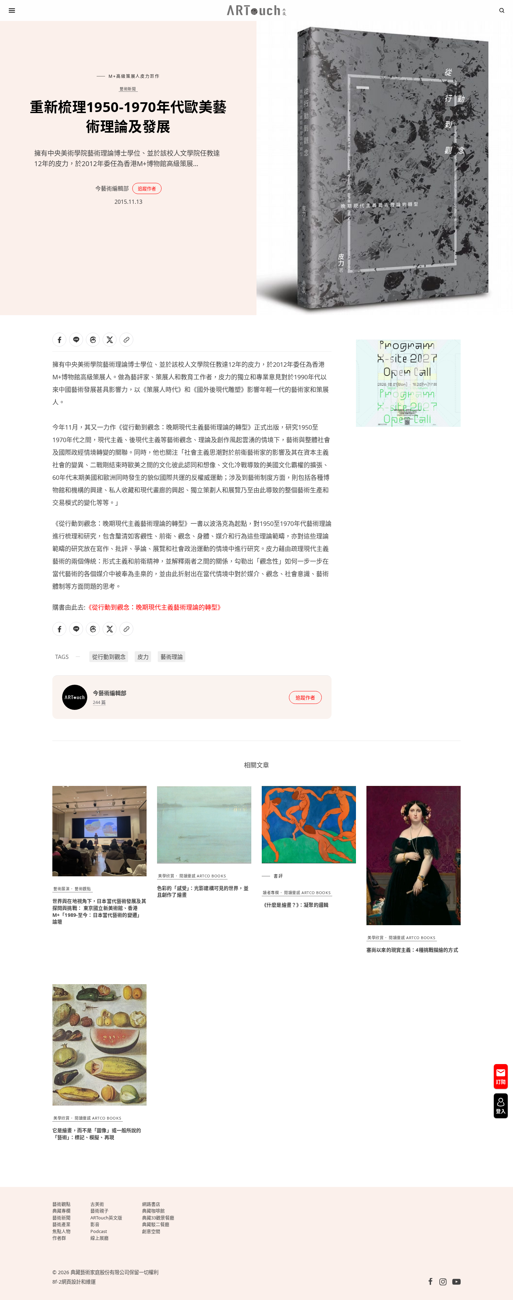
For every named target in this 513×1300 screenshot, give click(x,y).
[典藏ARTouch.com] (256, 10)
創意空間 (151, 1231)
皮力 (143, 657)
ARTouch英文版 (106, 1217)
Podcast (98, 1231)
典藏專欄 (61, 1211)
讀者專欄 (271, 892)
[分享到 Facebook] (59, 340)
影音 (94, 1224)
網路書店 (151, 1204)
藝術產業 (61, 1224)
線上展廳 (99, 1238)
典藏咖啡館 (153, 1211)
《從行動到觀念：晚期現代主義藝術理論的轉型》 (155, 607)
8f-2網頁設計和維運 (74, 1281)
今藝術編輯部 (112, 188)
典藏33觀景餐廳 (158, 1217)
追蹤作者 (147, 188)
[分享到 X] (110, 340)
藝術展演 (61, 888)
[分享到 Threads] (93, 340)
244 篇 (99, 702)
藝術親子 (99, 1211)
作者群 (59, 1238)
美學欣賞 (166, 875)
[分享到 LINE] (76, 340)
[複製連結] (126, 340)
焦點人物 (61, 1231)
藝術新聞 (128, 89)
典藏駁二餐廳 (155, 1224)
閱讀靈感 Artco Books (202, 875)
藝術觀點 (83, 888)
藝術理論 (172, 657)
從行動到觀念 (109, 657)
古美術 (97, 1204)
